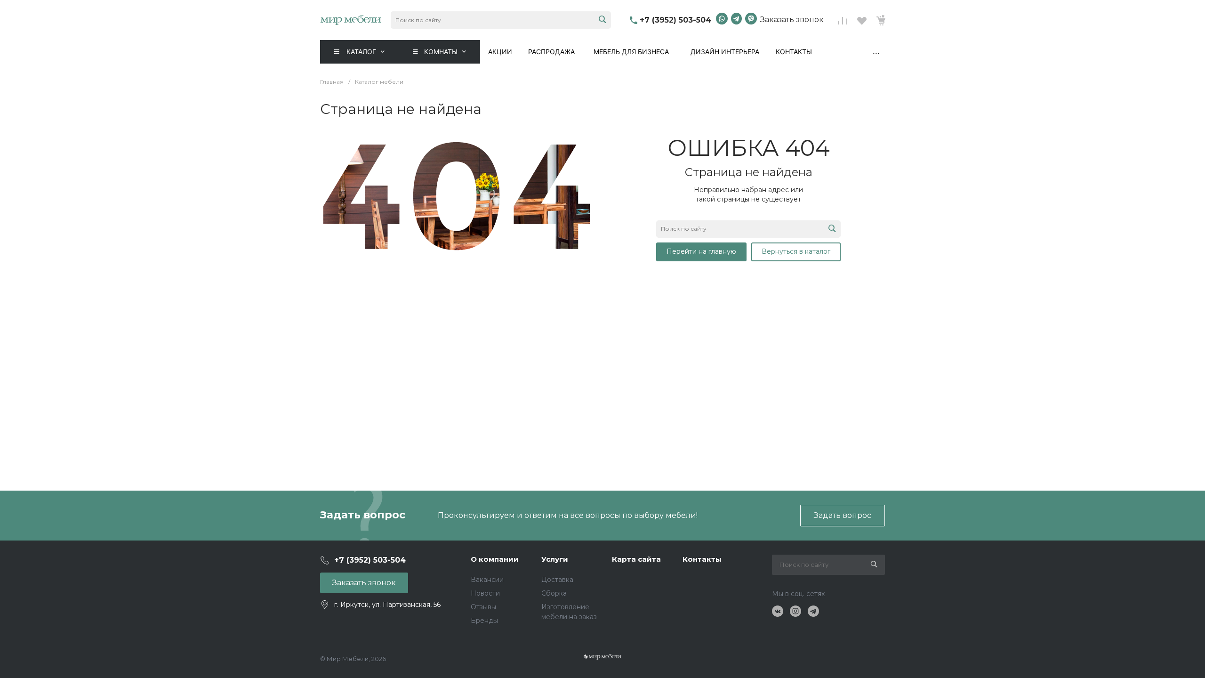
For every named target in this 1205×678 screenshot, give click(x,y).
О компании (495, 559)
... (876, 51)
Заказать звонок (792, 19)
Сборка (554, 593)
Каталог (361, 52)
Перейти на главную (701, 251)
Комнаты (441, 52)
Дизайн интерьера (725, 52)
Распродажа (551, 52)
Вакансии (487, 579)
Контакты (794, 52)
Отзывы (483, 607)
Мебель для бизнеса (631, 52)
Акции (500, 52)
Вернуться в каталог (796, 251)
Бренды (484, 620)
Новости (485, 593)
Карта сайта (636, 559)
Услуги (554, 559)
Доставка (557, 579)
